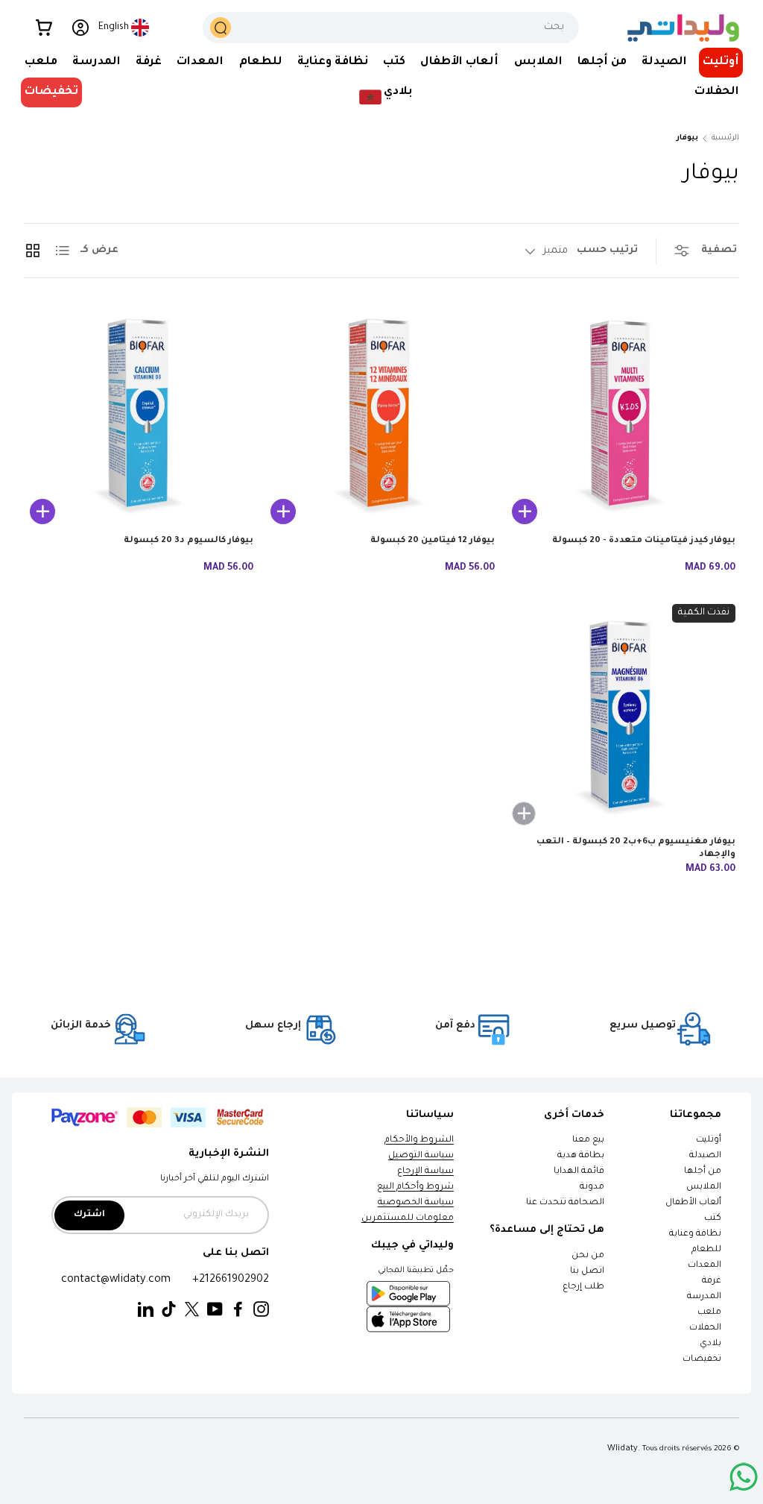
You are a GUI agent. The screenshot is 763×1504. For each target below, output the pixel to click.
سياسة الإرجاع (425, 1172)
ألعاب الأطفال (693, 1203)
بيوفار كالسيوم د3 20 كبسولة (188, 541)
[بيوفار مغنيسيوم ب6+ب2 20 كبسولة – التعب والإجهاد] (620, 719)
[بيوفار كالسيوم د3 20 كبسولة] (138, 417)
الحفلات (705, 1328)
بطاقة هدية (580, 1156)
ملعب (709, 1313)
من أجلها (702, 1172)
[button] (44, 27)
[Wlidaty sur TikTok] (169, 1309)
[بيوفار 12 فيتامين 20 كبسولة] (379, 417)
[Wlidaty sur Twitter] (192, 1309)
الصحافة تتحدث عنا (564, 1203)
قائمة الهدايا (579, 1172)
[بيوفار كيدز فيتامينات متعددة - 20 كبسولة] (620, 417)
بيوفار (687, 138)
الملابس (703, 1187)
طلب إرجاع (583, 1287)
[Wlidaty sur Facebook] (238, 1309)
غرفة (711, 1281)
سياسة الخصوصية (416, 1203)
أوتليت (721, 62)
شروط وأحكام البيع (415, 1187)
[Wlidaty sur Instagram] (261, 1309)
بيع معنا (588, 1140)
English (113, 27)
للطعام (706, 1250)
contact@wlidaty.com (116, 1280)
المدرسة (704, 1297)
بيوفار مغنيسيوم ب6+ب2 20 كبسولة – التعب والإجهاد (635, 848)
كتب (712, 1219)
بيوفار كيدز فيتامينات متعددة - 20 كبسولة (643, 541)
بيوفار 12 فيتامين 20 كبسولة (432, 541)
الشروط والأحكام (419, 1140)
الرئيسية (725, 138)
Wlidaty (622, 1448)
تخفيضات (51, 92)
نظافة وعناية (695, 1234)
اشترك (89, 1215)
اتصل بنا (587, 1272)
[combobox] (391, 27)
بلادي (710, 1344)
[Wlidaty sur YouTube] (215, 1309)
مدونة (592, 1187)
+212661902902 (230, 1280)
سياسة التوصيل (421, 1156)
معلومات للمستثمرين (407, 1219)
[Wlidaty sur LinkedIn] (145, 1309)
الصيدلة (705, 1156)
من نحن (588, 1256)
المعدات (704, 1266)
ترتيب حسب (607, 250)
